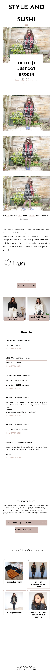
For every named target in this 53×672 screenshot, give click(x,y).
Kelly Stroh (11, 442)
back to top (26, 666)
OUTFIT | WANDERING (14, 613)
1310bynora (11, 375)
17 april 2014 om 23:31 (25, 442)
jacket (7, 215)
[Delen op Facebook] (19, 285)
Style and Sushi (24, 668)
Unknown (10, 340)
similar (20, 215)
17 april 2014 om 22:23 (22, 398)
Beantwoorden (13, 349)
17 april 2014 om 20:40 (24, 375)
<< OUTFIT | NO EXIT (20, 523)
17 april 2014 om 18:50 (23, 358)
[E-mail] (33, 285)
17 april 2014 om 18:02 (23, 340)
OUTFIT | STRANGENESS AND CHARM (38, 584)
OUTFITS (26, 280)
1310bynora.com (22, 385)
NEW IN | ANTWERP (14, 582)
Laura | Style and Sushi (23, 80)
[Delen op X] (23, 285)
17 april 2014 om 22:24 (22, 425)
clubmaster (32, 215)
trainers (30, 219)
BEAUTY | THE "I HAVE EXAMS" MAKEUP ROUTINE (38, 615)
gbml (33, 669)
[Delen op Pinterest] (28, 285)
